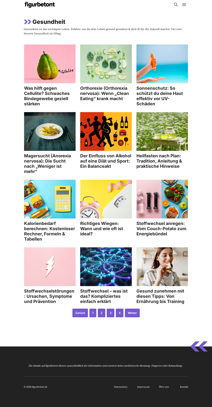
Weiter (132, 313)
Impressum (143, 387)
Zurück (80, 313)
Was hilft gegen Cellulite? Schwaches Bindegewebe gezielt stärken (47, 96)
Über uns (164, 387)
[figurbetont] (40, 4)
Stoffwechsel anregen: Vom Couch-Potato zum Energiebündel (161, 228)
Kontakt (184, 387)
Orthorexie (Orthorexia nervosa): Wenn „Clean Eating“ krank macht (104, 93)
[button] (176, 4)
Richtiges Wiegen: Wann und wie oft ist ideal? (101, 228)
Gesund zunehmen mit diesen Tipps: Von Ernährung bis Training (160, 296)
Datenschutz (120, 387)
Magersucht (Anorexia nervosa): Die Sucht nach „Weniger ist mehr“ (47, 163)
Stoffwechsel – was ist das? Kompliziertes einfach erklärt (104, 296)
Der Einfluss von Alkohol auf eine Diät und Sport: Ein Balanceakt (105, 161)
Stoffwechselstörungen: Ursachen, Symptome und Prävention (49, 296)
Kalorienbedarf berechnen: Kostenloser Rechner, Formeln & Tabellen (49, 231)
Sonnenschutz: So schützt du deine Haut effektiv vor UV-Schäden (159, 96)
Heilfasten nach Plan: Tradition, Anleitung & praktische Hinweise (159, 161)
